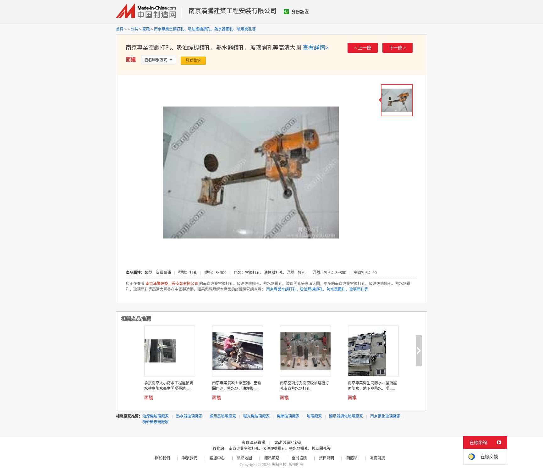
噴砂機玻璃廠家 (155, 421)
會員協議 (299, 458)
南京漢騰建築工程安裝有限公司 (233, 11)
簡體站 (352, 458)
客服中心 (217, 458)
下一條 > (397, 48)
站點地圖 (244, 458)
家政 (146, 29)
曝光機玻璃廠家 (256, 416)
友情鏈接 (377, 458)
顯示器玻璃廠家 (223, 416)
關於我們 (162, 458)
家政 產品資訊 (253, 442)
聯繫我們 (189, 458)
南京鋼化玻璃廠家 (385, 416)
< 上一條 (362, 48)
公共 (135, 29)
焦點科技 (279, 464)
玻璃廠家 (314, 416)
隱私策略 (271, 458)
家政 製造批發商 (288, 442)
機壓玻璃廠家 (288, 416)
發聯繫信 (193, 60)
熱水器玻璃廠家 (189, 416)
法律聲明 (326, 458)
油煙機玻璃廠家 (155, 416)
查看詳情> (315, 47)
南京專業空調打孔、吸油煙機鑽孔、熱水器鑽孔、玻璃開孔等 (205, 29)
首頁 (119, 29)
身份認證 (300, 11)
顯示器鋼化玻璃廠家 (346, 416)
